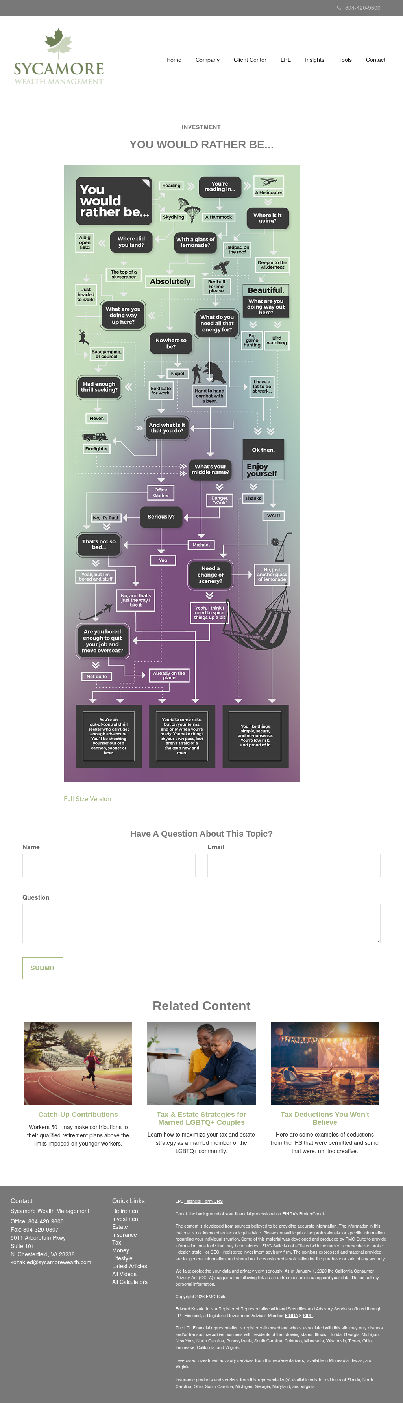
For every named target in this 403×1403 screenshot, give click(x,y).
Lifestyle (122, 1258)
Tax (116, 1242)
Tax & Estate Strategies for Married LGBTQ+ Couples (201, 1118)
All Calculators (130, 1282)
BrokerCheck (312, 1213)
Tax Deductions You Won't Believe (325, 1118)
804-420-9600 (363, 7)
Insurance (124, 1234)
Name (31, 847)
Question (36, 897)
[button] (208, 59)
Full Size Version (87, 798)
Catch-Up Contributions (78, 1114)
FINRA (291, 1315)
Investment (126, 1219)
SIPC (308, 1315)
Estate (120, 1226)
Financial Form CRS (203, 1201)
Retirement (126, 1211)
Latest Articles (129, 1266)
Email (215, 847)
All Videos (124, 1274)
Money (120, 1250)
